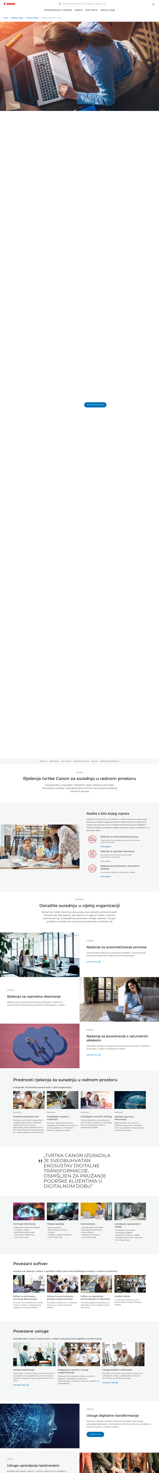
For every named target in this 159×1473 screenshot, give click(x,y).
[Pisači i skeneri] (99, 10)
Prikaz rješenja (105, 846)
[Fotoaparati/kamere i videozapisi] (73, 10)
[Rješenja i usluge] (116, 10)
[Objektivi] (83, 10)
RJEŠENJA (87, 371)
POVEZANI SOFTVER (81, 761)
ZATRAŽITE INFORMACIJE (95, 405)
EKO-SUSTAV (66, 761)
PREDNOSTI (54, 761)
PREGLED (43, 761)
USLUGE (94, 761)
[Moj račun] (153, 4)
